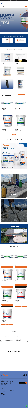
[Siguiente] (15, 44)
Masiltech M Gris (4, 108)
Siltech (3, 63)
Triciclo (16, 404)
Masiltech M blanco (17, 108)
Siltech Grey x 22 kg (18, 300)
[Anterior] (13, 44)
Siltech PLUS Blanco (4, 129)
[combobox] (14, 6)
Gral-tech (3, 76)
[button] (26, 3)
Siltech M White (4, 300)
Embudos (17, 63)
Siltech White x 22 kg (4, 320)
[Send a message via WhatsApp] (27, 406)
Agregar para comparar (5, 110)
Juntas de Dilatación (19, 76)
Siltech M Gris (17, 129)
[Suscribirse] (26, 383)
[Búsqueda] (26, 6)
